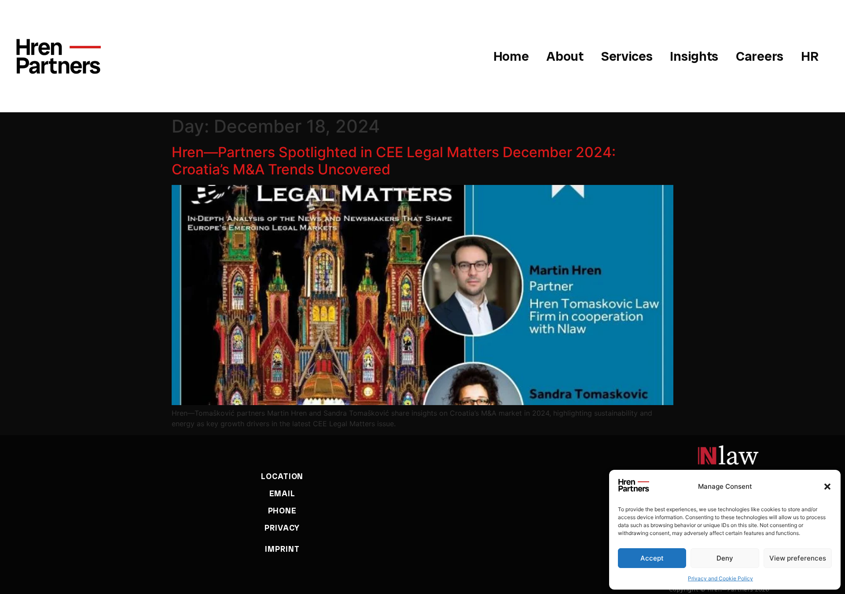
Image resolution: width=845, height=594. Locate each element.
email (282, 493)
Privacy (282, 528)
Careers (759, 56)
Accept (652, 558)
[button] (827, 486)
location (282, 476)
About (565, 56)
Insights (694, 56)
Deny (724, 558)
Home (511, 56)
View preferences (797, 558)
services (627, 56)
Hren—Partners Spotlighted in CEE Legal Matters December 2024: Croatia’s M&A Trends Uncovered (394, 160)
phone (282, 510)
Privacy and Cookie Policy (720, 578)
